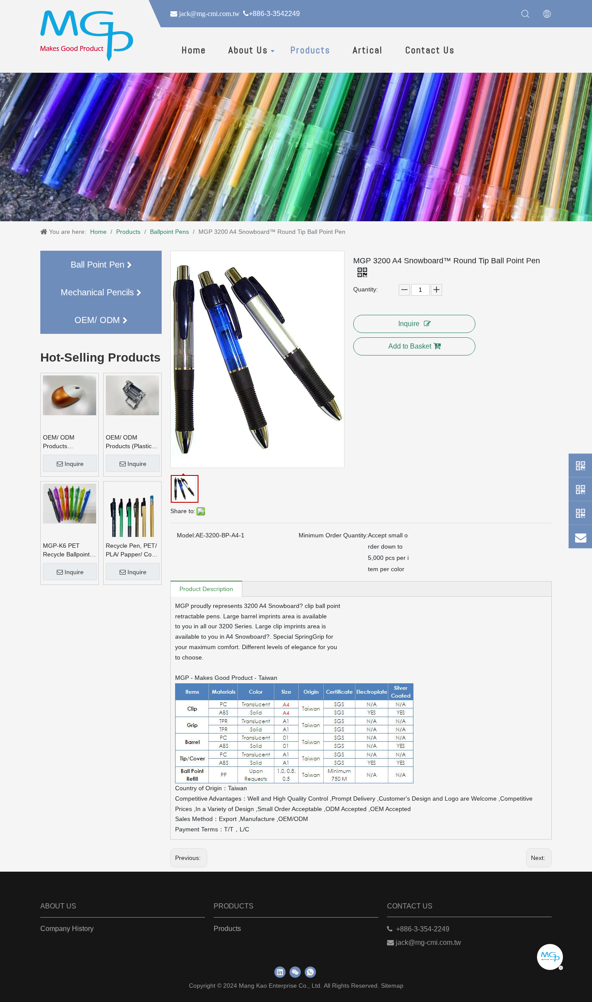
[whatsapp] (310, 972)
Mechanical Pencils (99, 292)
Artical (368, 50)
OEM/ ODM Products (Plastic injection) (129, 442)
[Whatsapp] (580, 465)
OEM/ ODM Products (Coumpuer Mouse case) (68, 442)
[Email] (580, 536)
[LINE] (580, 513)
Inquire (74, 463)
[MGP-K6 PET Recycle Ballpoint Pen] (69, 503)
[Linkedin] (280, 972)
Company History (67, 928)
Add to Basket (409, 346)
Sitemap (392, 985)
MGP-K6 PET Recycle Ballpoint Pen (66, 550)
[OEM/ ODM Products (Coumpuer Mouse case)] (69, 394)
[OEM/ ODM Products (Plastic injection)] (132, 394)
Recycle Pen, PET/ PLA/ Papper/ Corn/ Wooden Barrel (132, 550)
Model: (186, 535)
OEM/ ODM (99, 320)
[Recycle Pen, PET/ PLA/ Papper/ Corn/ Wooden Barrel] (132, 518)
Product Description (206, 588)
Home (194, 50)
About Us (248, 50)
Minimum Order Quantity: (333, 535)
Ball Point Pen (99, 264)
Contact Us (430, 50)
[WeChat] (580, 489)
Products (310, 50)
